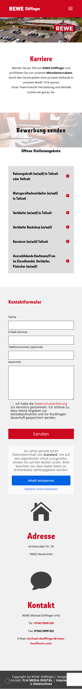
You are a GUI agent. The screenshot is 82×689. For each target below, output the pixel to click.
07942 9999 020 (44, 623)
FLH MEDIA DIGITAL (37, 680)
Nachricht (14, 362)
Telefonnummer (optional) (25, 347)
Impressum (64, 680)
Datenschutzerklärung (51, 404)
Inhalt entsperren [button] (41, 480)
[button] (8, 681)
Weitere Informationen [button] (41, 489)
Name (12, 317)
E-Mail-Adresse (17, 332)
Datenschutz (42, 684)
